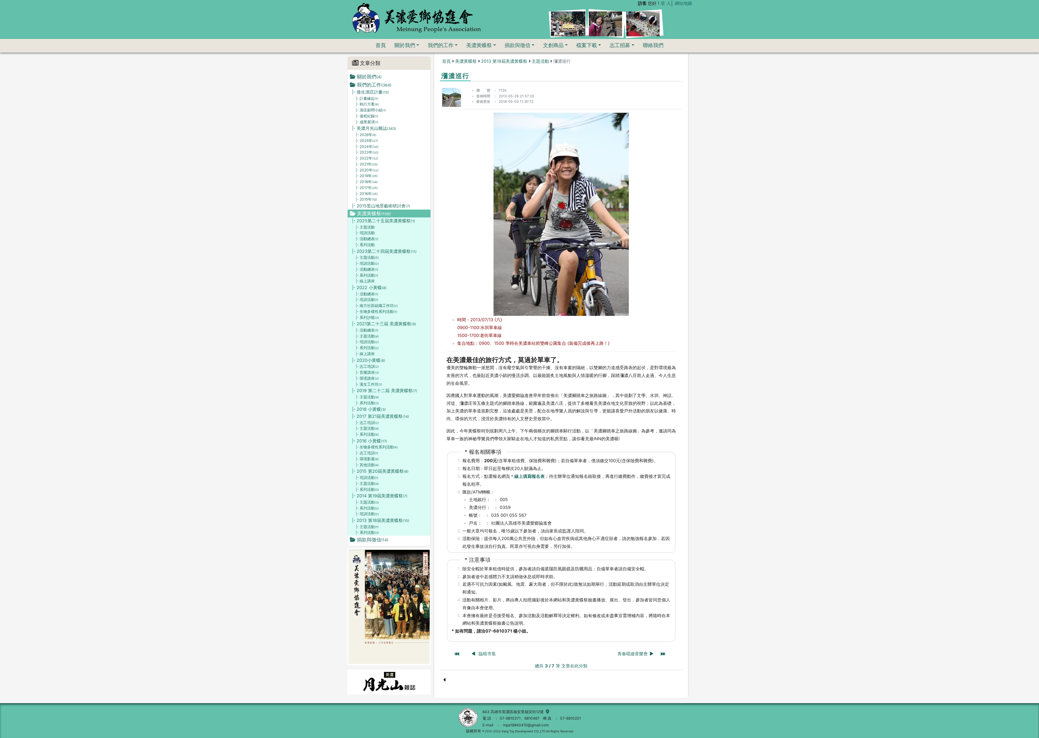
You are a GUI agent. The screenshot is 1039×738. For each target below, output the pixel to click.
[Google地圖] (546, 712)
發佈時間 (483, 96)
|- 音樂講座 (367, 372)
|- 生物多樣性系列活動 (376, 311)
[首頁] (416, 17)
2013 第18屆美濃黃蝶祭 (504, 61)
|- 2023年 (367, 152)
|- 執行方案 (367, 104)
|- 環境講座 (367, 378)
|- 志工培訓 (367, 366)
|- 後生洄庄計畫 (370, 92)
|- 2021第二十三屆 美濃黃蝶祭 (384, 323)
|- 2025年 (367, 140)
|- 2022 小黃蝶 (369, 287)
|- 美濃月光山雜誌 (374, 128)
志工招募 (620, 45)
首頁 (381, 45)
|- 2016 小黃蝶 (369, 441)
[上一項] (474, 653)
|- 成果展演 (367, 122)
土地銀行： (480, 499)
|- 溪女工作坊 (369, 384)
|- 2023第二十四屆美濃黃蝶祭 (384, 251)
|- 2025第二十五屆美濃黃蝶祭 (383, 220)
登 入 (666, 3)
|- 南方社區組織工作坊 (377, 305)
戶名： (475, 523)
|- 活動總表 (367, 239)
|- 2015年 (366, 199)
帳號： (475, 515)
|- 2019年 (367, 176)
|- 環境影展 (367, 459)
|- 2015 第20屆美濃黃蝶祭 (380, 471)
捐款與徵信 (517, 45)
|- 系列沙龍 (367, 317)
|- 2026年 (366, 135)
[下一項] (651, 653)
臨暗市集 (487, 653)
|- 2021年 (367, 164)
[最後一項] (663, 654)
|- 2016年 (367, 193)
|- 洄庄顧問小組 (371, 110)
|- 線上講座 (365, 281)
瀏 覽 (483, 90)
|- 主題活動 (365, 227)
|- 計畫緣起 (367, 98)
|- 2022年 (367, 158)
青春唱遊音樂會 (632, 653)
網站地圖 (683, 3)
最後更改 (483, 102)
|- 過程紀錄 (367, 116)
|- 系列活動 (365, 245)
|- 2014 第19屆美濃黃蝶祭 (379, 495)
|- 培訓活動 (365, 233)
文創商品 (553, 45)
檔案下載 (586, 45)
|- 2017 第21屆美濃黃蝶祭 (380, 416)
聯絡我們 (653, 45)
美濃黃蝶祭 (479, 45)
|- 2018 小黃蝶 (369, 409)
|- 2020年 (367, 170)
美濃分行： (480, 507)
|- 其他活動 (367, 465)
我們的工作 (440, 45)
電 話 (486, 718)
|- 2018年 (367, 182)
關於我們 (404, 45)
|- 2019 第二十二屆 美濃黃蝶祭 (384, 390)
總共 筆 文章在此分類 (561, 665)
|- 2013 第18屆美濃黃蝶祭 (380, 520)
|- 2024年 (367, 146)
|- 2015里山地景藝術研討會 (381, 206)
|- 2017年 (367, 188)
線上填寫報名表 (529, 476)
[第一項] (457, 654)
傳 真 (547, 718)
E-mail (487, 725)
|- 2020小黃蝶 (368, 360)
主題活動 (540, 61)
